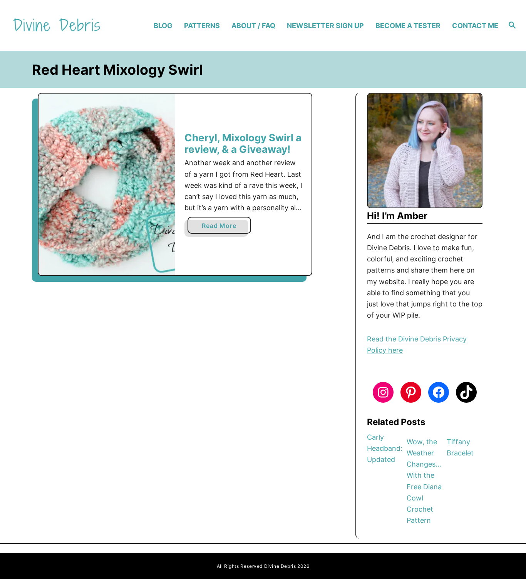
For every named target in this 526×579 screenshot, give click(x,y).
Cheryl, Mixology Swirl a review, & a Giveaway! (243, 143)
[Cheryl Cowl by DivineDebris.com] (107, 185)
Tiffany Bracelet (460, 447)
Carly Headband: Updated (384, 448)
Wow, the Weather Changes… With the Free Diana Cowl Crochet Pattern (424, 481)
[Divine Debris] (70, 25)
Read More (222, 227)
